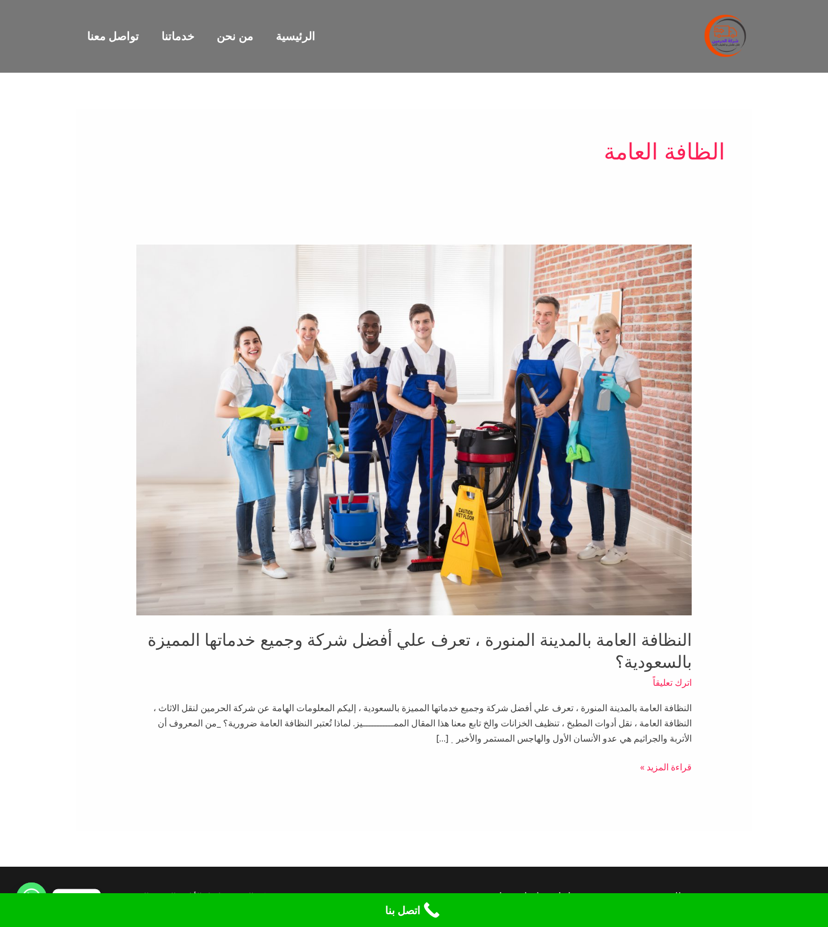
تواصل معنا (113, 35)
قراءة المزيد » (666, 766)
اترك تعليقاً (672, 682)
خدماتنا (178, 35)
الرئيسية (295, 35)
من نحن (235, 35)
